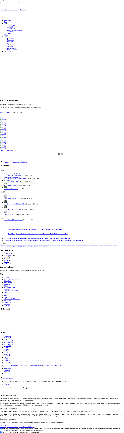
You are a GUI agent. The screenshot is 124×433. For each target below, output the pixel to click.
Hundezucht (69, 245)
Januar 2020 (7, 337)
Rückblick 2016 (8, 214)
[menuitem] (64, 20)
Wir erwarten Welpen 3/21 (11, 182)
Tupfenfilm (115, 245)
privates (6, 258)
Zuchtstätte (45, 246)
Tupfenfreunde (3, 246)
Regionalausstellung (108, 245)
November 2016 (8, 342)
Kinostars (80, 245)
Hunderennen (63, 245)
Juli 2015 (6, 351)
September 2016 (8, 344)
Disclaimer (7, 284)
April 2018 (7, 339)
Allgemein (7, 253)
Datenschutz (7, 281)
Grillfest (58, 245)
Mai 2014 (6, 359)
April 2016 (7, 347)
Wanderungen (5, 112)
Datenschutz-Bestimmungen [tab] (8, 419)
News (5, 295)
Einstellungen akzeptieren (7, 427)
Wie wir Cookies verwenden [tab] (8, 395)
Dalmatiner (23, 245)
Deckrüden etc (8, 282)
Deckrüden (46, 245)
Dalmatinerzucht (29, 245)
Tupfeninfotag (10, 246)
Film (50, 245)
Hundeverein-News (9, 287)
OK (1, 384)
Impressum (7, 289)
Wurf (38, 246)
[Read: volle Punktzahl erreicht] (5, 184)
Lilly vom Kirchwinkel (93, 245)
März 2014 (7, 362)
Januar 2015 (7, 354)
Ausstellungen (9, 245)
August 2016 (7, 346)
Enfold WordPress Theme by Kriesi (53, 365)
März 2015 (7, 352)
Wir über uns (7, 300)
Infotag (73, 245)
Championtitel (18, 245)
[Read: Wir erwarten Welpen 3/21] (9, 180)
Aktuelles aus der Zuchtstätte (12, 279)
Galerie (6, 286)
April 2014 (7, 360)
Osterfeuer (101, 245)
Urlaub (19, 246)
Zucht (41, 246)
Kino (77, 245)
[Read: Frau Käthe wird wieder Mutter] (12, 174)
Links (5, 292)
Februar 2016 (7, 349)
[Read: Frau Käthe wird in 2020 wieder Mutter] (12, 177)
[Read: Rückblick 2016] (5, 213)
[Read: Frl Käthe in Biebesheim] (5, 187)
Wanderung (23, 246)
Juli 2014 (6, 357)
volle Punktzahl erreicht (10, 185)
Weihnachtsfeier (30, 246)
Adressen (6, 277)
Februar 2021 (7, 336)
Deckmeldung (36, 245)
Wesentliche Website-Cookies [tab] (8, 408)
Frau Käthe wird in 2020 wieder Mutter (15, 178)
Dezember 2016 (8, 341)
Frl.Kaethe (54, 245)
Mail (5, 294)
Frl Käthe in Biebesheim (11, 189)
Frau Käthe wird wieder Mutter (13, 175)
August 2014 (7, 355)
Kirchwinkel (85, 245)
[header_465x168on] (13, 10)
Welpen (35, 246)
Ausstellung (2, 245)
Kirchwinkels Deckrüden (11, 290)
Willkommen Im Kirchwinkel (12, 299)
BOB (13, 245)
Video (5, 297)
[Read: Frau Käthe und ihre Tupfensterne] (5, 218)
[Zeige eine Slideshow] (6, 150)
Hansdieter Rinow (36, 365)
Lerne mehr (5, 384)
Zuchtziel (6, 305)
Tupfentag (15, 246)
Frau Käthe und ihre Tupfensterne (13, 220)
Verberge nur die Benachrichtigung (25, 427)
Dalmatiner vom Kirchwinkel (16, 365)
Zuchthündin (7, 302)
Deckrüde (42, 245)
